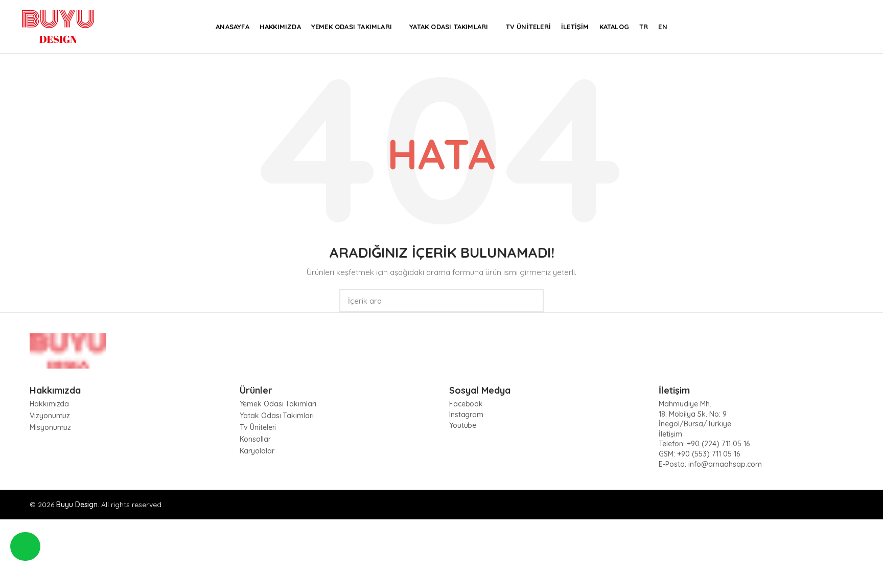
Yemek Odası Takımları (278, 404)
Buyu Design (77, 504)
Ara (530, 300)
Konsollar (255, 439)
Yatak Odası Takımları (277, 416)
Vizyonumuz (50, 416)
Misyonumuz (50, 427)
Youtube (462, 425)
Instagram (466, 415)
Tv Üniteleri (258, 427)
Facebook (466, 404)
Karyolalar (257, 451)
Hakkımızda (49, 404)
